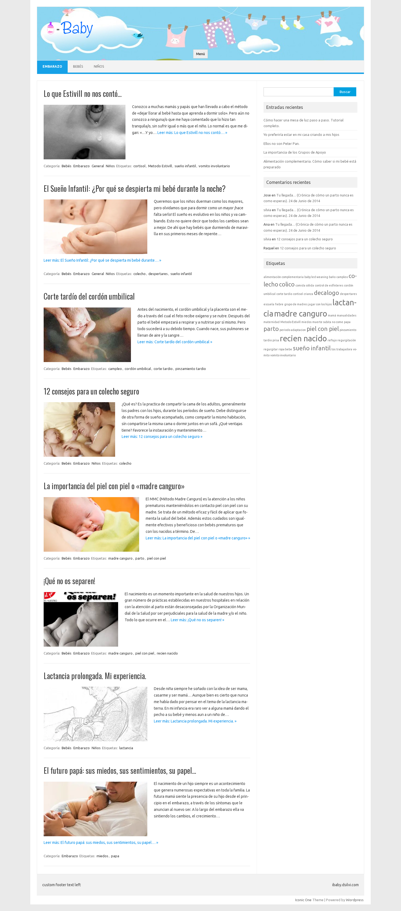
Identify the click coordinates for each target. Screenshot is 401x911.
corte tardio (163, 369)
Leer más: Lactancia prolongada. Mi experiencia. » (195, 721)
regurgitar (271, 349)
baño (332, 277)
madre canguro (120, 558)
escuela (269, 304)
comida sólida (304, 285)
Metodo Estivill (160, 166)
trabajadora (344, 349)
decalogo (326, 292)
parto (139, 558)
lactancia (126, 748)
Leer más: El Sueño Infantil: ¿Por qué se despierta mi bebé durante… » (102, 260)
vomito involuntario (214, 166)
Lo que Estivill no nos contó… (83, 93)
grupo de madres (295, 304)
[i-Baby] (70, 40)
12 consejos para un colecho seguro (91, 391)
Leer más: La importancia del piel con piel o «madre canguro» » (198, 538)
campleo (115, 369)
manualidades (346, 315)
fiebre (279, 304)
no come (337, 322)
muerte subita (321, 322)
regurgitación (346, 340)
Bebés (78, 66)
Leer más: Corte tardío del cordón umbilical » (174, 342)
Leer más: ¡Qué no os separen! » (197, 620)
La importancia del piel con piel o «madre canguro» (114, 485)
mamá (332, 315)
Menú (200, 54)
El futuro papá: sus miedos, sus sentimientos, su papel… (120, 770)
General (98, 166)
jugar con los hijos (320, 304)
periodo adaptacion (293, 329)
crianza (308, 293)
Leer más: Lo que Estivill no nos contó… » (192, 132)
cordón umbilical (138, 369)
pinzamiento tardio (190, 369)
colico (287, 284)
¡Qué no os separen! (69, 580)
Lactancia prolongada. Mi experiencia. (95, 675)
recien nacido (167, 653)
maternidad (272, 322)
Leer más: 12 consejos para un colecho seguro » (162, 436)
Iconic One (303, 900)
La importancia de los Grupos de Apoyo (295, 152)
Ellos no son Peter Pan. (282, 143)
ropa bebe (285, 349)
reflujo (332, 340)
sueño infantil (185, 166)
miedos (102, 856)
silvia (267, 210)
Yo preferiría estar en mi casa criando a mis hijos (301, 134)
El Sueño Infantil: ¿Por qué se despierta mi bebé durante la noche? (135, 188)
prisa (276, 340)
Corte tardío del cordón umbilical (89, 296)
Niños (99, 66)
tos (333, 349)
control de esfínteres (329, 285)
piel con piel (156, 558)
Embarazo (52, 66)
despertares (158, 274)
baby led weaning (316, 277)
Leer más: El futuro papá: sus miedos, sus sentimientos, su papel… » (101, 842)
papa (115, 856)
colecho (139, 274)
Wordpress (355, 900)
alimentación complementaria (284, 277)
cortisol (139, 166)
